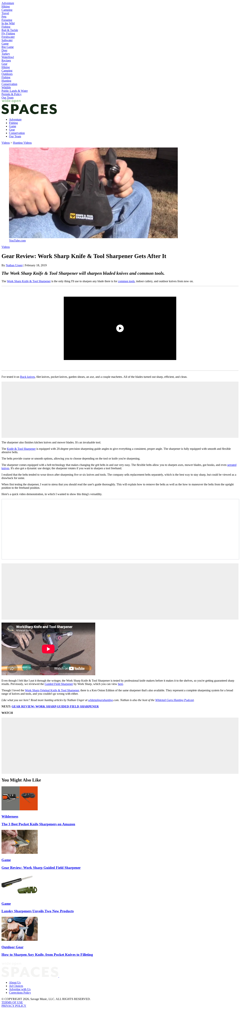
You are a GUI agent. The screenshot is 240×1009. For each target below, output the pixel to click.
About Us (15, 982)
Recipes (6, 60)
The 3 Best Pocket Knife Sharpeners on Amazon (38, 824)
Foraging (7, 20)
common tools (126, 281)
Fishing (6, 26)
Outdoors (7, 74)
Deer (4, 50)
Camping (7, 9)
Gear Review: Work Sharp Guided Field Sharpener (41, 868)
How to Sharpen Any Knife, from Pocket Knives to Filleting (47, 955)
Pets (4, 16)
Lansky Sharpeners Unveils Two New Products (38, 911)
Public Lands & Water (15, 90)
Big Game (8, 47)
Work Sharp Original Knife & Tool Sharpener (52, 690)
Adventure (8, 3)
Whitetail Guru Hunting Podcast (174, 700)
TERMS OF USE (12, 1002)
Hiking (6, 6)
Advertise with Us (20, 989)
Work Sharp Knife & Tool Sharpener (29, 281)
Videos (6, 142)
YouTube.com (17, 240)
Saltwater (7, 40)
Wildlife (6, 87)
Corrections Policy (20, 992)
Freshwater (8, 36)
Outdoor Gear (12, 947)
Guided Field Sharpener (59, 684)
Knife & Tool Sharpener (21, 448)
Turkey (6, 53)
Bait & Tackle (10, 30)
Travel (5, 13)
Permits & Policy (12, 94)
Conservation (9, 84)
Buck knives (27, 376)
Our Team (8, 97)
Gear (4, 63)
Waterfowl (8, 57)
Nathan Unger (14, 265)
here (120, 684)
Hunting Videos (22, 142)
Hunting (6, 80)
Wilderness (10, 816)
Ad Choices (16, 985)
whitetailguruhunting (100, 700)
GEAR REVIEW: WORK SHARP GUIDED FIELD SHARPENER (55, 706)
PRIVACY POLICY (14, 1005)
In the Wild (8, 23)
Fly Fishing (8, 33)
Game (5, 43)
